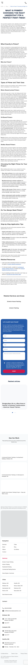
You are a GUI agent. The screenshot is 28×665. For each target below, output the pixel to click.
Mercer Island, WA (18, 586)
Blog (15, 547)
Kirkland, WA (5, 586)
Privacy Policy (24, 653)
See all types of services (8, 573)
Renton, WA (5, 590)
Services (4, 544)
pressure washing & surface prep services (13, 269)
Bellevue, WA (5, 583)
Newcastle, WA (17, 590)
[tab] (12, 412)
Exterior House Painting (7, 562)
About (3, 547)
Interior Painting (6, 564)
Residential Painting (6, 567)
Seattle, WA (17, 583)
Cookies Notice (4, 653)
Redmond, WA (17, 588)
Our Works (16, 549)
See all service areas (7, 594)
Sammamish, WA (6, 588)
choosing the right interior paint (14, 274)
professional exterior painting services (13, 267)
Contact (4, 552)
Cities (15, 544)
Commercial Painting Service (9, 569)
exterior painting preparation (14, 264)
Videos (4, 549)
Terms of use (14, 653)
